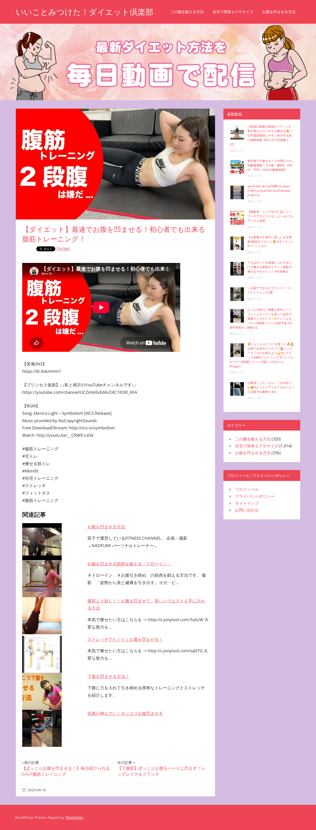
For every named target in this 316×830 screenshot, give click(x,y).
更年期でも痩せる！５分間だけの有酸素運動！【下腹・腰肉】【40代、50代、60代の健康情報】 (269, 165)
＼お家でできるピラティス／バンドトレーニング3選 (269, 290)
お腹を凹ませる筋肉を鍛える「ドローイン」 (129, 564)
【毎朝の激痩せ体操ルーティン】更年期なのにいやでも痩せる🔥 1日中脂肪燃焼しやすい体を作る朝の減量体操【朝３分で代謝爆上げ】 (260, 135)
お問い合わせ (247, 510)
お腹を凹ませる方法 (279, 11)
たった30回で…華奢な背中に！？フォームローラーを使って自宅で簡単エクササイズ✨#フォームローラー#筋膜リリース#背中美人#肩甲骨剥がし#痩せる (260, 319)
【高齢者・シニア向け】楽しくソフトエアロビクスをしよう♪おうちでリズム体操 (270, 216)
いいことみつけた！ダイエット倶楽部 (84, 12)
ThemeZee (74, 817)
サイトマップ (247, 503)
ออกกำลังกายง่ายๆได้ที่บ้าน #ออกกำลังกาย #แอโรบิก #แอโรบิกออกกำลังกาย (269, 190)
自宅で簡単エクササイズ (233, 11)
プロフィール (247, 489)
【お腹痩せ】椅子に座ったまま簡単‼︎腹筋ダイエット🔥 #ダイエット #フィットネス (270, 241)
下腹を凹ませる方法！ (108, 676)
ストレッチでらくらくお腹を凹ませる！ (125, 639)
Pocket (63, 248)
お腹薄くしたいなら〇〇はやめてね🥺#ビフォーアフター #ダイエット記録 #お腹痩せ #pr (270, 387)
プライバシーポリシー (255, 496)
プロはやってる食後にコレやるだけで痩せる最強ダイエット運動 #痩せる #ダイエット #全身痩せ (269, 267)
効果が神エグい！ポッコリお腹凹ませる (125, 713)
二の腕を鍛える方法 (187, 11)
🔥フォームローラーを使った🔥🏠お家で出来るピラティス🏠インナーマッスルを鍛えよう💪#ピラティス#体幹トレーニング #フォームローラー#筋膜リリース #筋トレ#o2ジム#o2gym (261, 355)
